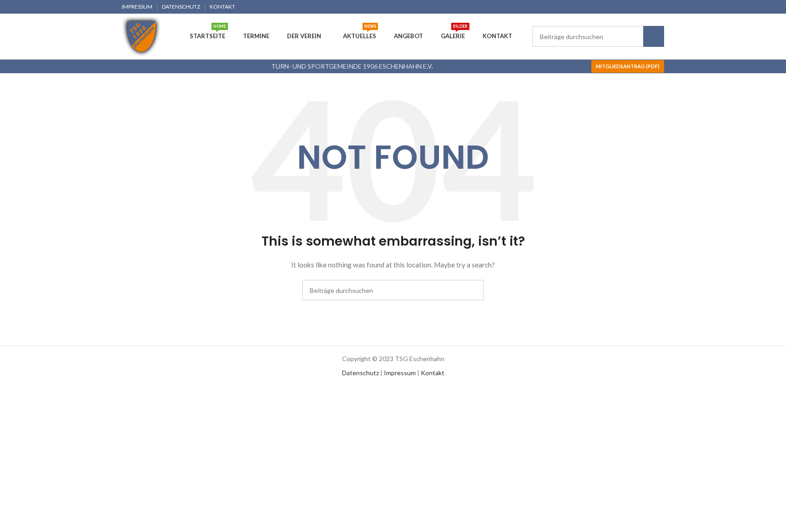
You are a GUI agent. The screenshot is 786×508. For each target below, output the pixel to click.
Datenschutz (360, 373)
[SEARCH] (653, 36)
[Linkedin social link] (648, 7)
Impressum (400, 373)
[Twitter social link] (627, 7)
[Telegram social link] (659, 7)
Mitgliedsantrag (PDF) (628, 66)
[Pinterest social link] (638, 7)
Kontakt (432, 373)
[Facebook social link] (617, 7)
